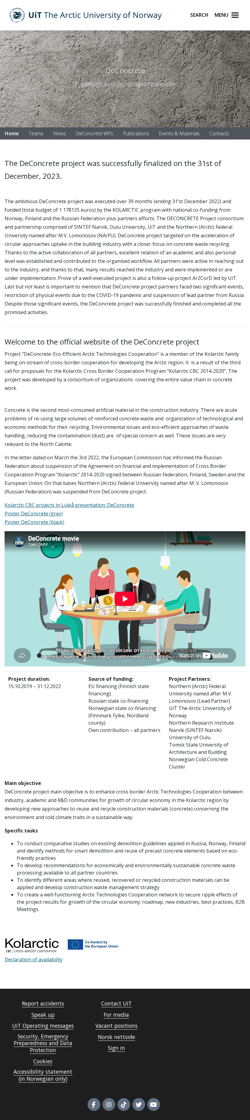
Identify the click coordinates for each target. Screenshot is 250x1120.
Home (12, 133)
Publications (136, 133)
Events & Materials (179, 133)
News (59, 133)
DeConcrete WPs (94, 133)
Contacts (219, 133)
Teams (36, 133)
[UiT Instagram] (108, 1104)
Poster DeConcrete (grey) (34, 513)
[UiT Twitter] (138, 1104)
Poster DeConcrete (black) (34, 522)
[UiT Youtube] (153, 1104)
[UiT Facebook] (94, 1104)
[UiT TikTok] (123, 1104)
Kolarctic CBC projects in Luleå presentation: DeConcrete (69, 505)
